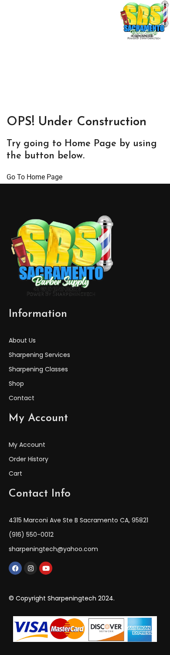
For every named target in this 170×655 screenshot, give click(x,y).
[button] (16, 20)
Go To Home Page (34, 177)
